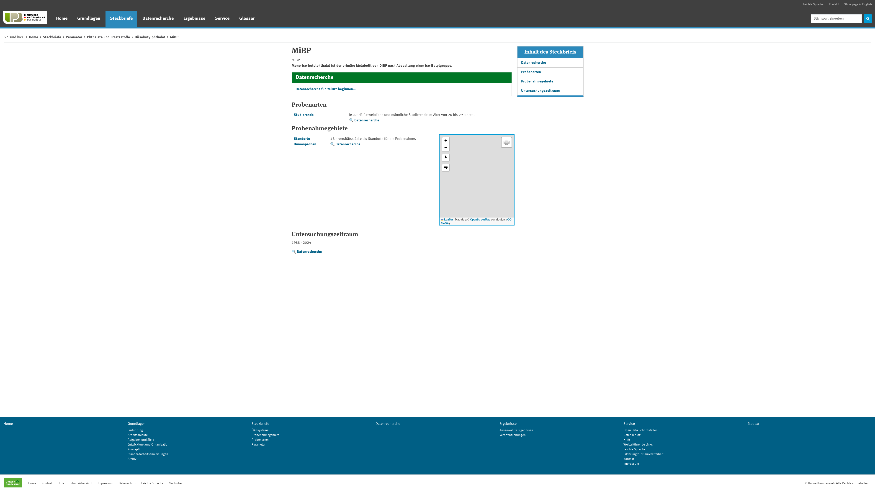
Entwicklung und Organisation (148, 444)
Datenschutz (632, 435)
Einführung (135, 430)
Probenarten (531, 72)
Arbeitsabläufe (138, 435)
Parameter (74, 37)
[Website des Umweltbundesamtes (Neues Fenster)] (13, 483)
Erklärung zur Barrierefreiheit (643, 454)
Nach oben (176, 483)
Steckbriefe (121, 18)
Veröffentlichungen (512, 435)
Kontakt (834, 4)
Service (222, 18)
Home (61, 18)
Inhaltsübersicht (80, 483)
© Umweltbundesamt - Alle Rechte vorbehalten (837, 483)
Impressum (631, 463)
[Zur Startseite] (25, 17)
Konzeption (135, 449)
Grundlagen (88, 18)
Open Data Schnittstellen (640, 430)
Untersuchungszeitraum (540, 91)
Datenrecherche (158, 18)
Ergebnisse (194, 18)
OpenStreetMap (480, 219)
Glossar (247, 18)
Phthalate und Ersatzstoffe (108, 37)
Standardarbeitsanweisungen (148, 454)
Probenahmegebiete (537, 81)
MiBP (174, 37)
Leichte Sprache (813, 4)
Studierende (304, 115)
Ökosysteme (260, 430)
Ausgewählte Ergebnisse (516, 430)
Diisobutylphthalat (150, 37)
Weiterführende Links (638, 444)
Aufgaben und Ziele (141, 439)
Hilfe (626, 439)
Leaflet (448, 219)
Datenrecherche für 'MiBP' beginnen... (326, 89)
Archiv (132, 459)
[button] (445, 140)
